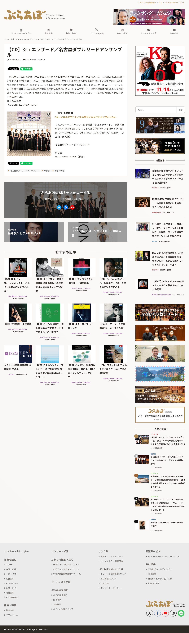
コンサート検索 (60, 551)
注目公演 (10, 578)
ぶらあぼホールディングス (160, 569)
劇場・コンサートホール (112, 556)
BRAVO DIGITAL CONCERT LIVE (163, 556)
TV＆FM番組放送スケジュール (67, 574)
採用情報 (152, 574)
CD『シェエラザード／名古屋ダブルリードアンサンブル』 (85, 116)
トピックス (11, 574)
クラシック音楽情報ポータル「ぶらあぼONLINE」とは (161, 2)
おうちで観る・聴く (62, 559)
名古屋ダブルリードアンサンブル (24, 170)
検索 (181, 109)
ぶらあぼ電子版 (60, 595)
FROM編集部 (12, 597)
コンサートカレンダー (16, 551)
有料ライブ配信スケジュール (66, 569)
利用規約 (105, 583)
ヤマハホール (12, 615)
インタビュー (12, 583)
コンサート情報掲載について (114, 574)
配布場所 (57, 599)
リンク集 (103, 551)
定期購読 (57, 604)
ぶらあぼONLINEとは (110, 569)
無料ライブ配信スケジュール (66, 564)
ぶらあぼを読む (60, 590)
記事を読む (10, 559)
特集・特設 (10, 605)
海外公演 (10, 592)
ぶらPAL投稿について (63, 609)
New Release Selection (35, 59)
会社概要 (151, 564)
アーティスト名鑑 (61, 582)
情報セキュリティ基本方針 (160, 578)
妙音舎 (46, 170)
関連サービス (153, 551)
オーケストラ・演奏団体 (112, 561)
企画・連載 (11, 569)
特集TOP (10, 610)
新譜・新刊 (59, 170)
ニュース (10, 564)
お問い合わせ (154, 583)
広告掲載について (109, 578)
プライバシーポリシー (111, 588)
